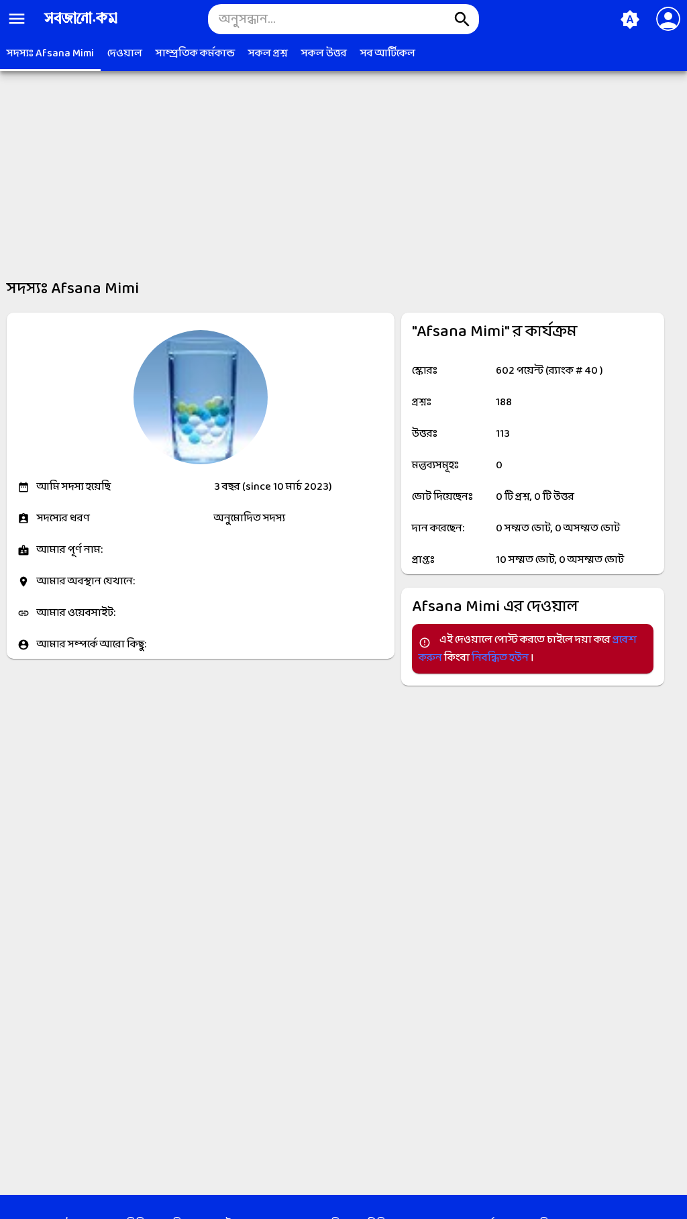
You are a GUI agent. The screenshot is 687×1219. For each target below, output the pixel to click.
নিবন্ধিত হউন (501, 658)
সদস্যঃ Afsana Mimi (50, 53)
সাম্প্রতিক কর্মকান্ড (195, 53)
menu (17, 19)
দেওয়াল (124, 53)
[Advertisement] (343, 166)
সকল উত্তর (324, 53)
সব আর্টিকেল (387, 53)
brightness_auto (630, 19)
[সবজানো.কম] (80, 24)
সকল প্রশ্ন (268, 53)
